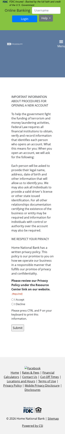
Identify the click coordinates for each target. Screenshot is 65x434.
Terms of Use (47, 381)
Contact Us (29, 377)
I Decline (19, 304)
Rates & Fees (30, 373)
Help (44, 18)
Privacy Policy (12, 385)
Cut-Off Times (49, 377)
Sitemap (53, 419)
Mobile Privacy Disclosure (42, 385)
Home (15, 373)
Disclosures (32, 390)
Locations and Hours (21, 381)
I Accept (19, 299)
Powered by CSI (32, 426)
